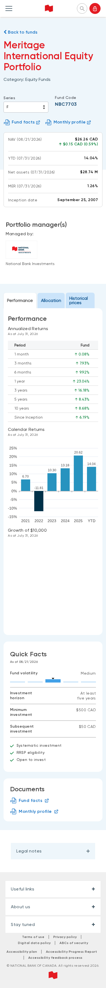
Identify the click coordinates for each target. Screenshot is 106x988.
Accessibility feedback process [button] (55, 958)
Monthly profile (70, 122)
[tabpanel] (53, 471)
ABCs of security (74, 943)
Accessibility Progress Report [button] (71, 952)
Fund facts (23, 122)
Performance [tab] (20, 300)
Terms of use (33, 937)
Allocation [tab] (51, 300)
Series (9, 98)
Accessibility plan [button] (22, 952)
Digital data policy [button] (34, 943)
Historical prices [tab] (78, 300)
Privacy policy (65, 937)
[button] (82, 8)
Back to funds (22, 32)
